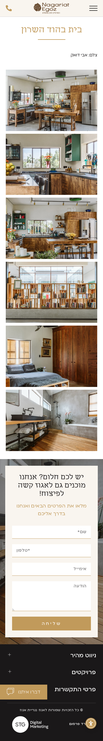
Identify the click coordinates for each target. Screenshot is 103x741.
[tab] (51, 655)
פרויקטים (84, 672)
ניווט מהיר (83, 655)
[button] (23, 692)
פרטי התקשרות (75, 689)
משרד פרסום (80, 724)
